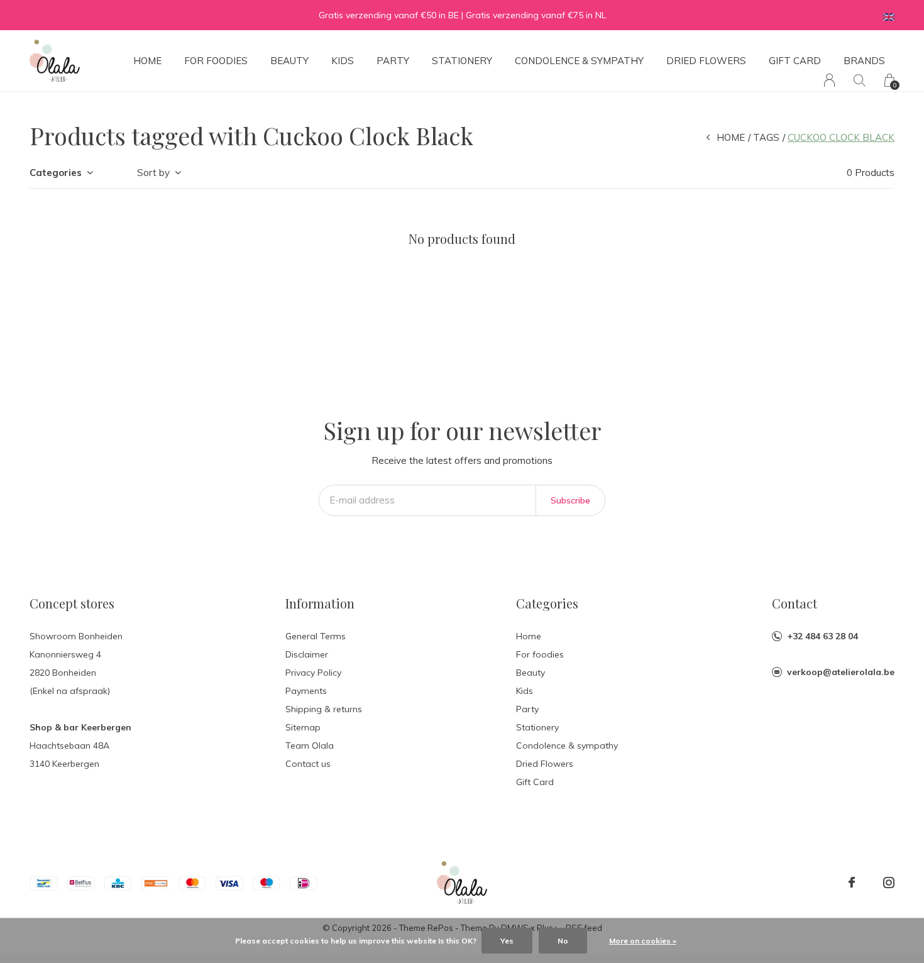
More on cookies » (642, 940)
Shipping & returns (323, 709)
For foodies (216, 61)
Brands (864, 61)
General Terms (315, 636)
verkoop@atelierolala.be (840, 672)
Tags (766, 137)
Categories (56, 173)
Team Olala (309, 745)
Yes (507, 940)
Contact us (308, 763)
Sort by (153, 173)
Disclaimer (306, 654)
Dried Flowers (706, 61)
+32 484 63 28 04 (822, 636)
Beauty (289, 61)
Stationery (462, 61)
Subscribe (570, 500)
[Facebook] (852, 882)
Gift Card (795, 61)
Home (147, 61)
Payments (306, 690)
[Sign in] (829, 80)
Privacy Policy (313, 672)
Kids (342, 61)
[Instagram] (888, 882)
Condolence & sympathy (579, 61)
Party (393, 61)
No (563, 940)
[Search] (860, 80)
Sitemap (303, 727)
